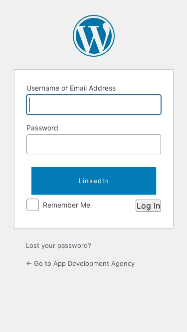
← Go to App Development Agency (80, 263)
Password (42, 127)
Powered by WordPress (94, 36)
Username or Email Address (71, 88)
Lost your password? (58, 245)
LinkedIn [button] (94, 181)
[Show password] (151, 144)
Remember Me (66, 205)
